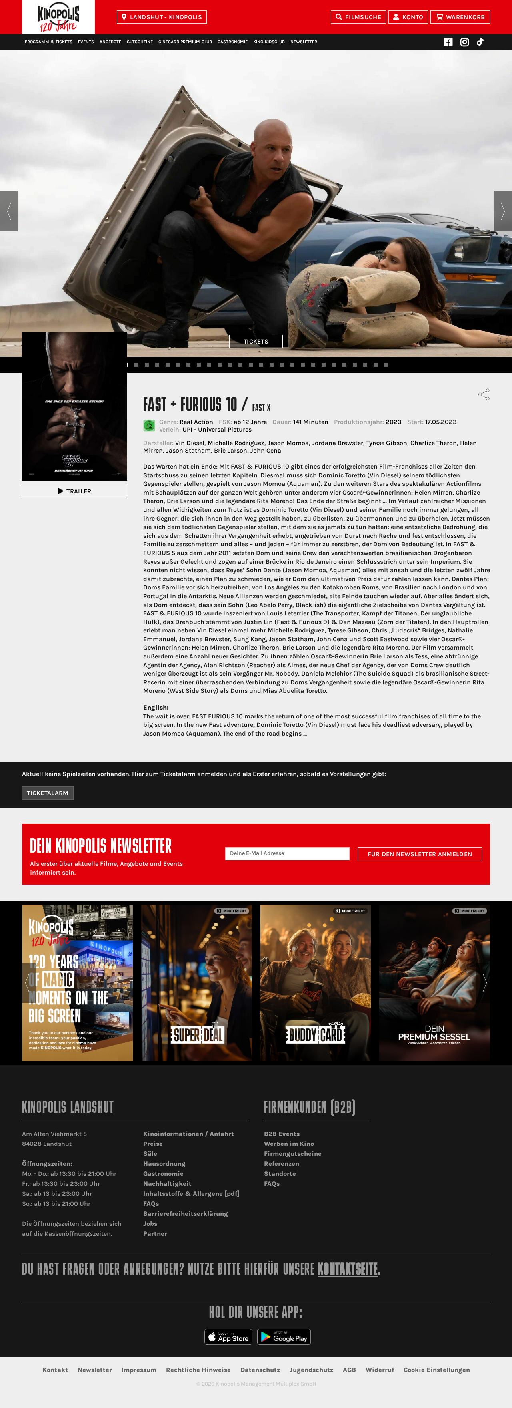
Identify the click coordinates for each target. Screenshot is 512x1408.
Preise (153, 1143)
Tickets (256, 341)
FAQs (151, 1203)
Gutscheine (140, 41)
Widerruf (380, 1370)
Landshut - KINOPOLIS (166, 17)
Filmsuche (363, 17)
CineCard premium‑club (185, 41)
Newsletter (303, 41)
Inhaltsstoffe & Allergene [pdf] (191, 1193)
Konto (413, 17)
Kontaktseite (348, 1270)
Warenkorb (465, 17)
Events (86, 41)
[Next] (503, 211)
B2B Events (282, 1134)
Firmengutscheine (293, 1153)
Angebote (110, 41)
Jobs (150, 1223)
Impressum (139, 1370)
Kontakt (55, 1370)
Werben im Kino (289, 1143)
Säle (150, 1153)
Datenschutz (260, 1370)
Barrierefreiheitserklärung (185, 1213)
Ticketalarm (48, 793)
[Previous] (9, 211)
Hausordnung (164, 1163)
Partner (155, 1233)
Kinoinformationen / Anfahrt (188, 1134)
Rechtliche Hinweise (198, 1370)
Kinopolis (58, 17)
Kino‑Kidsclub (269, 41)
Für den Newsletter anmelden (420, 854)
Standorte (280, 1173)
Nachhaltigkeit (167, 1183)
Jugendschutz (311, 1370)
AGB (349, 1370)
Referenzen (281, 1163)
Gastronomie (233, 41)
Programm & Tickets (48, 41)
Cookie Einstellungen (437, 1370)
